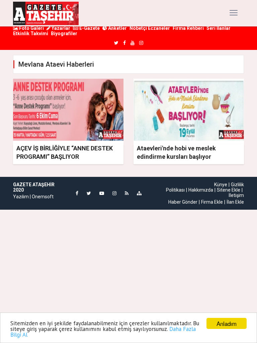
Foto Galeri (31, 28)
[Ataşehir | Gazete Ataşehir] (46, 13)
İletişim (236, 195)
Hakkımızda (200, 190)
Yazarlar (60, 28)
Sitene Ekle (228, 190)
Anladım (227, 323)
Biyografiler (64, 33)
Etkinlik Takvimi (30, 33)
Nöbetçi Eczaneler (150, 28)
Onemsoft (43, 196)
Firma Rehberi (188, 28)
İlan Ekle (235, 202)
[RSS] (126, 193)
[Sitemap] (139, 193)
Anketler (117, 28)
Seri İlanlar (218, 28)
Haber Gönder (182, 202)
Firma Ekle (212, 202)
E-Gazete (89, 28)
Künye (220, 184)
